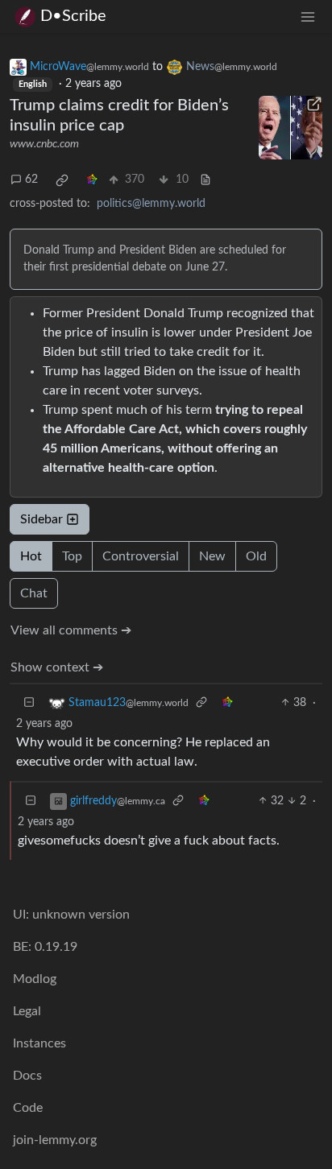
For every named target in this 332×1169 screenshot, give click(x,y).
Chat (34, 593)
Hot (31, 556)
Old (256, 556)
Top (72, 556)
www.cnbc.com (44, 144)
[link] (62, 180)
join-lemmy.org (55, 1140)
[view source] (205, 180)
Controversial (140, 556)
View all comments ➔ (70, 630)
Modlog (34, 979)
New (212, 556)
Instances (39, 1043)
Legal (27, 1011)
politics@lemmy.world (151, 203)
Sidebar (41, 519)
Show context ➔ (56, 667)
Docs (27, 1075)
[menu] (308, 16)
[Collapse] (29, 703)
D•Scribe (73, 16)
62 (31, 179)
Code (28, 1107)
